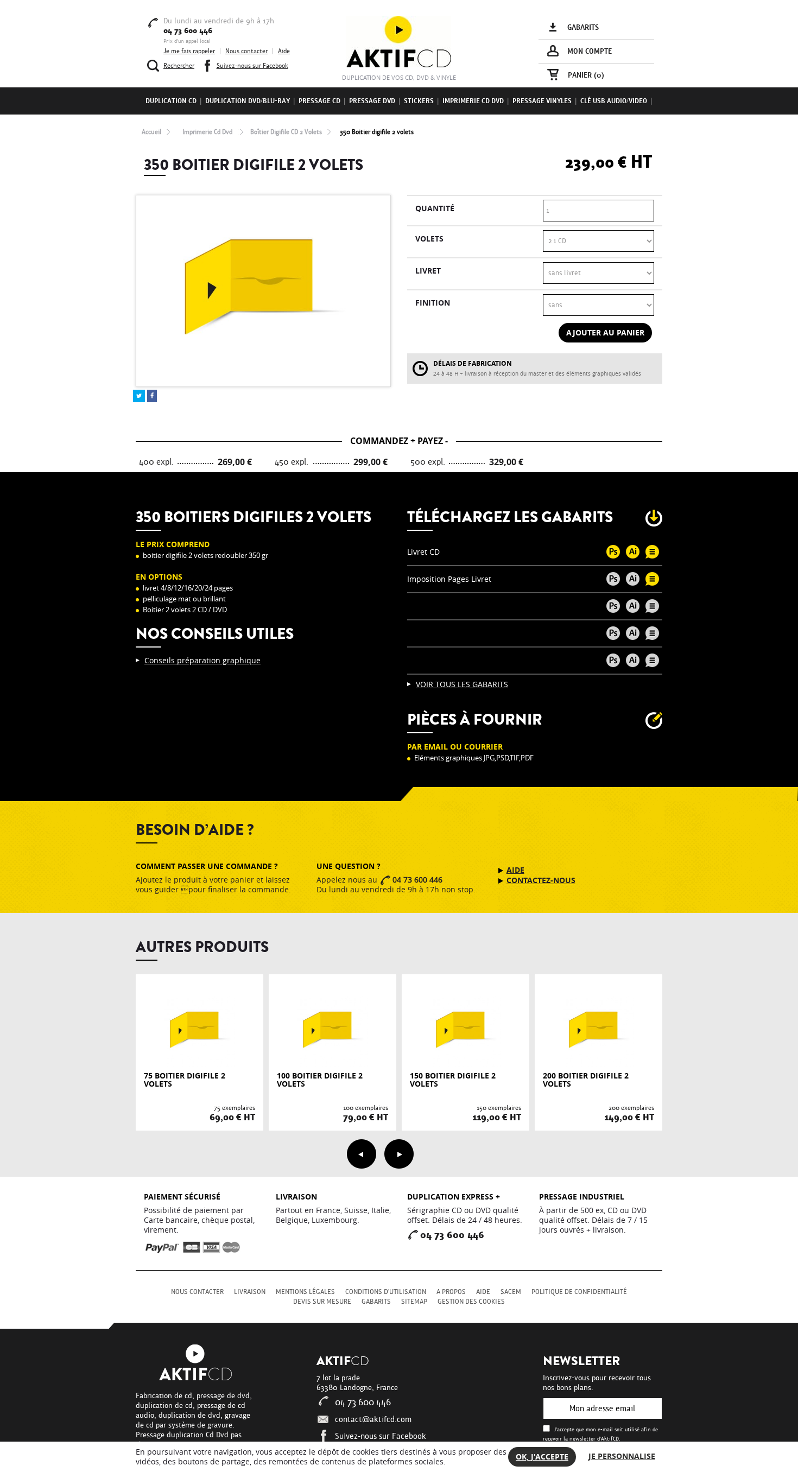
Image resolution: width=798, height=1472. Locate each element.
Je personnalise (621, 1456)
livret (428, 270)
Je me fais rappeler (189, 51)
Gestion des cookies (471, 1301)
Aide (284, 51)
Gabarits (376, 1301)
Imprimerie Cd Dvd (473, 101)
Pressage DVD (372, 101)
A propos (451, 1292)
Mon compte (589, 51)
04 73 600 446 (363, 1402)
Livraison (249, 1292)
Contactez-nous (540, 880)
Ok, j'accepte (542, 1456)
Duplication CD (171, 101)
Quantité (434, 208)
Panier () (586, 75)
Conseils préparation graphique (202, 660)
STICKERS (419, 101)
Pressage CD (319, 101)
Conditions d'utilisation (385, 1292)
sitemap (414, 1301)
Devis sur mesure (322, 1301)
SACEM (511, 1292)
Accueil (151, 132)
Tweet (139, 396)
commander (199, 1062)
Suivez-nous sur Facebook (380, 1436)
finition (432, 302)
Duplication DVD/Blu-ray (247, 101)
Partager (152, 396)
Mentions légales (305, 1292)
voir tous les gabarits (462, 684)
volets (429, 238)
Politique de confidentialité (579, 1292)
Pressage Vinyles (542, 101)
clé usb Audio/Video (613, 101)
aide (515, 870)
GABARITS (583, 28)
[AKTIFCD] (398, 41)
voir (200, 1040)
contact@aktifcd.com (373, 1419)
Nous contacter (246, 51)
